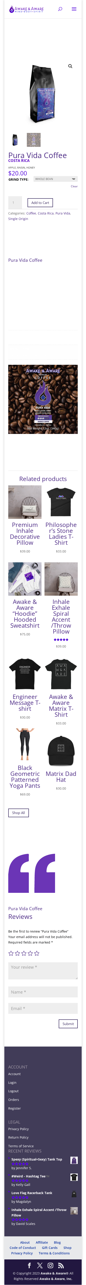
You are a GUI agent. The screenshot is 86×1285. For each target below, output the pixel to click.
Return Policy (18, 1137)
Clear (74, 186)
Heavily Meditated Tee (35, 1277)
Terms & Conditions (54, 1253)
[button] (70, 66)
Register (14, 1108)
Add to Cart (40, 202)
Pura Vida (62, 213)
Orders (13, 1099)
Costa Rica (46, 213)
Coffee (31, 213)
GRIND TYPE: (18, 179)
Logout (13, 1091)
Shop (68, 1247)
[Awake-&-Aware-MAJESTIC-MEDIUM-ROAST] (43, 433)
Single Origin (18, 219)
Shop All (18, 812)
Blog (57, 1242)
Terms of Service (21, 1146)
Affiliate (42, 1242)
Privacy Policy (18, 1129)
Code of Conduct (23, 1247)
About (25, 1242)
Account (14, 1074)
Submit (68, 1023)
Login (12, 1082)
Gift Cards (50, 1247)
